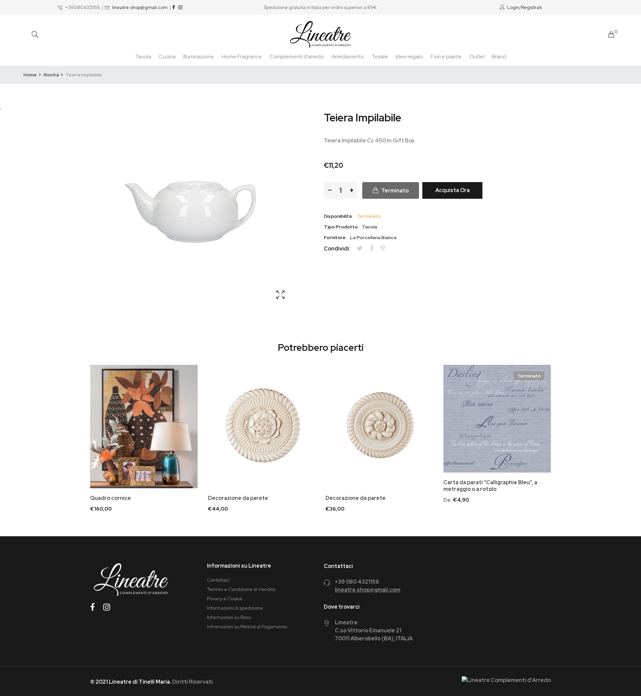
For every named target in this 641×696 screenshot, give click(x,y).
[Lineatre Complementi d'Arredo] (320, 34)
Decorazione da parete (238, 498)
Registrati (531, 7)
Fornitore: (335, 237)
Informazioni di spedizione (235, 608)
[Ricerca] (35, 34)
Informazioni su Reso (229, 617)
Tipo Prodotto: (341, 227)
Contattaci (218, 580)
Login (513, 7)
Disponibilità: (338, 216)
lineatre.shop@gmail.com (140, 7)
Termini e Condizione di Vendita (241, 589)
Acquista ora (452, 190)
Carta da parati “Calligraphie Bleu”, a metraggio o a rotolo (490, 486)
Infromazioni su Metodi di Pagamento (247, 627)
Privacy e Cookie (224, 599)
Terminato (529, 376)
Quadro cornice (110, 498)
